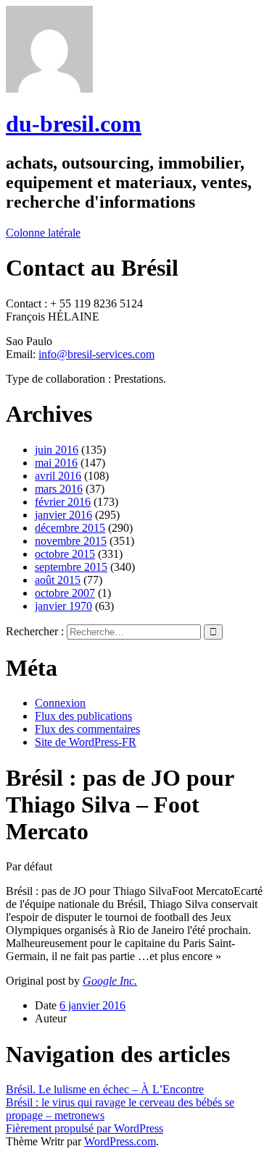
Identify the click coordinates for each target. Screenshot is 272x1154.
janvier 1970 (63, 606)
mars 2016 (59, 489)
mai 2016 (56, 463)
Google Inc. (110, 981)
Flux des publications (83, 716)
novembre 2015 (71, 541)
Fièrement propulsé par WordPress (84, 1128)
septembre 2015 (71, 567)
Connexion (60, 703)
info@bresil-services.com (96, 354)
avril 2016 (58, 476)
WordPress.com (120, 1141)
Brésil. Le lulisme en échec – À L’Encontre (105, 1089)
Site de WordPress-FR (85, 742)
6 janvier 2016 (92, 1005)
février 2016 (63, 502)
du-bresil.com (73, 124)
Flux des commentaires (87, 729)
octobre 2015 (65, 554)
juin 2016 (56, 450)
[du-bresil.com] (49, 88)
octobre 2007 (65, 593)
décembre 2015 (70, 528)
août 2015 (58, 580)
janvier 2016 (63, 515)
